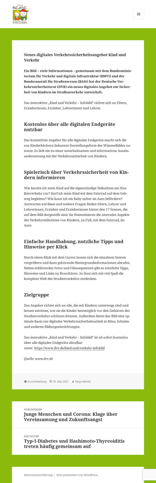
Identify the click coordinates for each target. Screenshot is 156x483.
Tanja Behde (83, 381)
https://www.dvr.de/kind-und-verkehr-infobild (69, 348)
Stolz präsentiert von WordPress (77, 475)
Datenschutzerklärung (38, 475)
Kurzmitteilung (37, 381)
